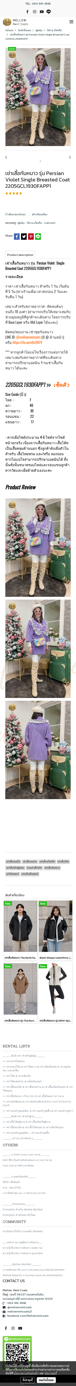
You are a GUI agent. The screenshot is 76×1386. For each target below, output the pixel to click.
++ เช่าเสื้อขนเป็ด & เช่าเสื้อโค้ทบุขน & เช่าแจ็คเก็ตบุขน (33, 1127)
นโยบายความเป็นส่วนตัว (26, 1373)
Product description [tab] (20, 255)
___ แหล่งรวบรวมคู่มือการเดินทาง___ (22, 1242)
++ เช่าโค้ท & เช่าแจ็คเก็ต (17, 1076)
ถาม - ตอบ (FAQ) (12, 1187)
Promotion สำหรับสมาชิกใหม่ (19, 1215)
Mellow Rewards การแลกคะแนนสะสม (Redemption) (33, 1275)
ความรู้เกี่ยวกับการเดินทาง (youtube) (23, 1253)
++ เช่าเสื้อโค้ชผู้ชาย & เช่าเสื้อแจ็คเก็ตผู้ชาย (27, 1121)
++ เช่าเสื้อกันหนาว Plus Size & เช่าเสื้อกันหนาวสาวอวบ (33, 1096)
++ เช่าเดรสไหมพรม (14, 1061)
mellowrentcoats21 (19, 1311)
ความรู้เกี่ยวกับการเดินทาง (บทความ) (22, 1247)
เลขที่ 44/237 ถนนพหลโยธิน (27, 1294)
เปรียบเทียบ (41, 214)
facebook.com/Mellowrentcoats (27, 1316)
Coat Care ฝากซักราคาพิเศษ (18, 1165)
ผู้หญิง (21, 223)
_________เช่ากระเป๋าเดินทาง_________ (22, 1138)
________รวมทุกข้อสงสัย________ (19, 1176)
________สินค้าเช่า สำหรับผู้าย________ (23, 1116)
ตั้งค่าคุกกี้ (28, 1380)
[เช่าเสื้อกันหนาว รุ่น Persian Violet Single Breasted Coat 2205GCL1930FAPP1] (38, 97)
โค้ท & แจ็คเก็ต (34, 223)
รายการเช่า (49, 223)
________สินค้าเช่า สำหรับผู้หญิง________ (24, 1055)
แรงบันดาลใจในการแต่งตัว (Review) (23, 1231)
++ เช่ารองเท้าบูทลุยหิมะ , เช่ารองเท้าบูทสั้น (26, 1132)
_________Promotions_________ (19, 1204)
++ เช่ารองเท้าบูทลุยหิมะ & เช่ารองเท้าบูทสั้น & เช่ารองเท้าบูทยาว (38, 1110)
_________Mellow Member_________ (22, 1264)
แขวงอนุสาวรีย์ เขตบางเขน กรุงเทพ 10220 (28, 1299)
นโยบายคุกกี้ (51, 1373)
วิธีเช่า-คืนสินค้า (11, 1182)
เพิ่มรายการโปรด (17, 214)
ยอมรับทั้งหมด (46, 1380)
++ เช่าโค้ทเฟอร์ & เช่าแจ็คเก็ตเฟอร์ (22, 1081)
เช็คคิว (61, 384)
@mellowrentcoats (28, 337)
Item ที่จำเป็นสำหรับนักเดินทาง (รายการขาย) (27, 1160)
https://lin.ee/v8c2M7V (27, 342)
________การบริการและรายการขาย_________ (26, 1154)
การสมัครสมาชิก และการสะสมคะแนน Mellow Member (34, 1269)
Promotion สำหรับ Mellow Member (23, 1209)
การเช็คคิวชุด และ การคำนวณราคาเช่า (24, 1193)
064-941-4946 (41, 3)
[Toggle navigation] (71, 22)
